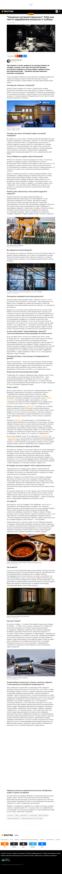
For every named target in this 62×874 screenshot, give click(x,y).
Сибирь (16, 815)
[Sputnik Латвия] (8, 12)
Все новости (4, 839)
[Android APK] (5, 860)
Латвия (16, 839)
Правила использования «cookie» (52, 853)
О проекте (3, 853)
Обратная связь (39, 855)
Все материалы (14, 61)
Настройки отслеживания (50, 855)
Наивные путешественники (14, 818)
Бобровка (17, 420)
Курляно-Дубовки (13, 438)
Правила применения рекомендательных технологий (15, 855)
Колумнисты (10, 815)
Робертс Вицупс (24, 815)
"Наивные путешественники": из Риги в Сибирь (32, 818)
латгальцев (30, 406)
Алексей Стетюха (33, 815)
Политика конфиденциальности (34, 853)
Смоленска (45, 436)
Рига (11, 839)
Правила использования (18, 853)
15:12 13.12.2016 (11, 22)
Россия (58, 839)
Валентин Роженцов (43, 815)
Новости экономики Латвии (29, 839)
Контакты (9, 853)
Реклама (32, 855)
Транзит (42, 839)
